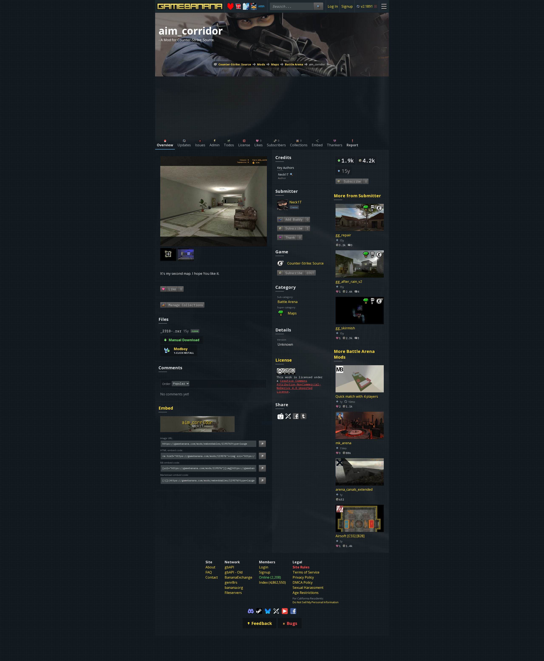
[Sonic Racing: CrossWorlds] (238, 6)
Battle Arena (294, 64)
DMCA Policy (303, 582)
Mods (261, 64)
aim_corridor (317, 64)
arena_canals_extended (354, 489)
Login (263, 567)
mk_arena (343, 443)
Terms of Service (306, 572)
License (283, 360)
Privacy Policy (303, 577)
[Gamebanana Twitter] (276, 610)
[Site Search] (318, 6)
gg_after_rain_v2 (349, 281)
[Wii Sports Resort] (261, 6)
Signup (347, 6)
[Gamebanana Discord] (250, 610)
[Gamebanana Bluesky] (267, 610)
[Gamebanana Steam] (259, 610)
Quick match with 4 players (357, 396)
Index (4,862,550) (272, 582)
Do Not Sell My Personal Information (316, 602)
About (210, 567)
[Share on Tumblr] (303, 416)
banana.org (234, 587)
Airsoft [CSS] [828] (350, 535)
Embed (166, 408)
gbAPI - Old (233, 572)
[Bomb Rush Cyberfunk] (254, 6)
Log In (333, 6)
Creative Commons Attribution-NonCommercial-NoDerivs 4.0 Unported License (299, 386)
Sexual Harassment (308, 587)
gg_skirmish (345, 328)
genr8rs (231, 582)
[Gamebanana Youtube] (284, 610)
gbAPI (229, 567)
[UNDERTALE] (230, 6)
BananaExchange (238, 577)
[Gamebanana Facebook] (293, 610)
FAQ (208, 572)
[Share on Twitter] (288, 416)
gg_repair (343, 235)
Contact (211, 577)
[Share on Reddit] (280, 416)
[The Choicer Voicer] (246, 6)
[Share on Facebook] (295, 416)
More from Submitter (357, 196)
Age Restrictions (306, 592)
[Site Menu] (384, 6)
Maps (275, 64)
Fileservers (233, 592)
